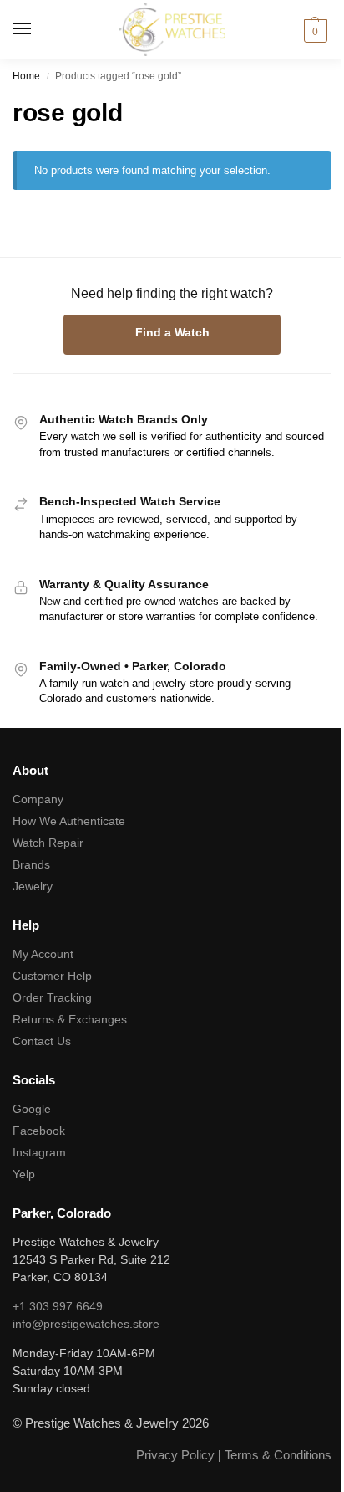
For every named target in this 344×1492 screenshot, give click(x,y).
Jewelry (33, 886)
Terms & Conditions (278, 1455)
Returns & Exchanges (70, 1019)
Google (32, 1108)
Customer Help (52, 975)
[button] (313, 31)
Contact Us (42, 1041)
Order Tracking (52, 997)
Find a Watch (172, 332)
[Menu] (38, 29)
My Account (43, 954)
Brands (31, 864)
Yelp (24, 1174)
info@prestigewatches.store (86, 1323)
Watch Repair (48, 842)
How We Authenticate (69, 821)
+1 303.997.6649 (58, 1306)
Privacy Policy (175, 1455)
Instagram (39, 1152)
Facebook (39, 1130)
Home (26, 76)
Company (38, 799)
